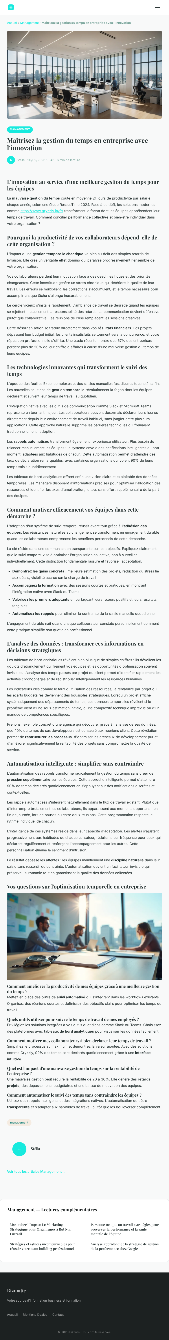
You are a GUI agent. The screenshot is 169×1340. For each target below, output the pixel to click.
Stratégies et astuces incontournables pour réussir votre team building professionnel (42, 1246)
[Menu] (157, 7)
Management (29, 22)
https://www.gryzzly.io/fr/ (41, 211)
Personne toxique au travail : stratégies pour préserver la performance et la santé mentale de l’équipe (125, 1229)
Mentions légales (35, 1314)
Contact (58, 1314)
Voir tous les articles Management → (36, 1171)
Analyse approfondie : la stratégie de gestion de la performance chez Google (125, 1246)
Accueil (12, 22)
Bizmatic (16, 1290)
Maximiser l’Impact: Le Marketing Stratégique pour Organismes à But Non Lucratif (40, 1229)
